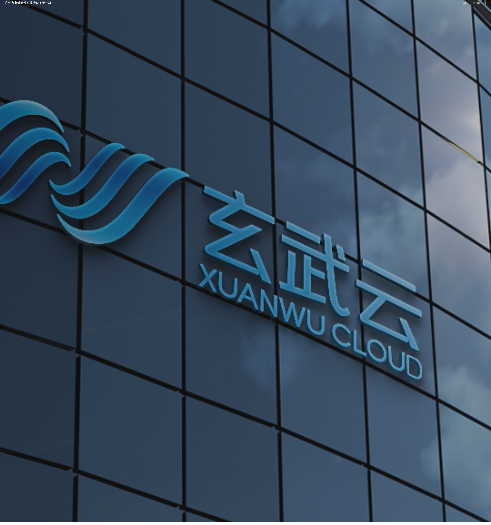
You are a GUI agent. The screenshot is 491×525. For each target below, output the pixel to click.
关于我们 (477, 3)
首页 (465, 3)
